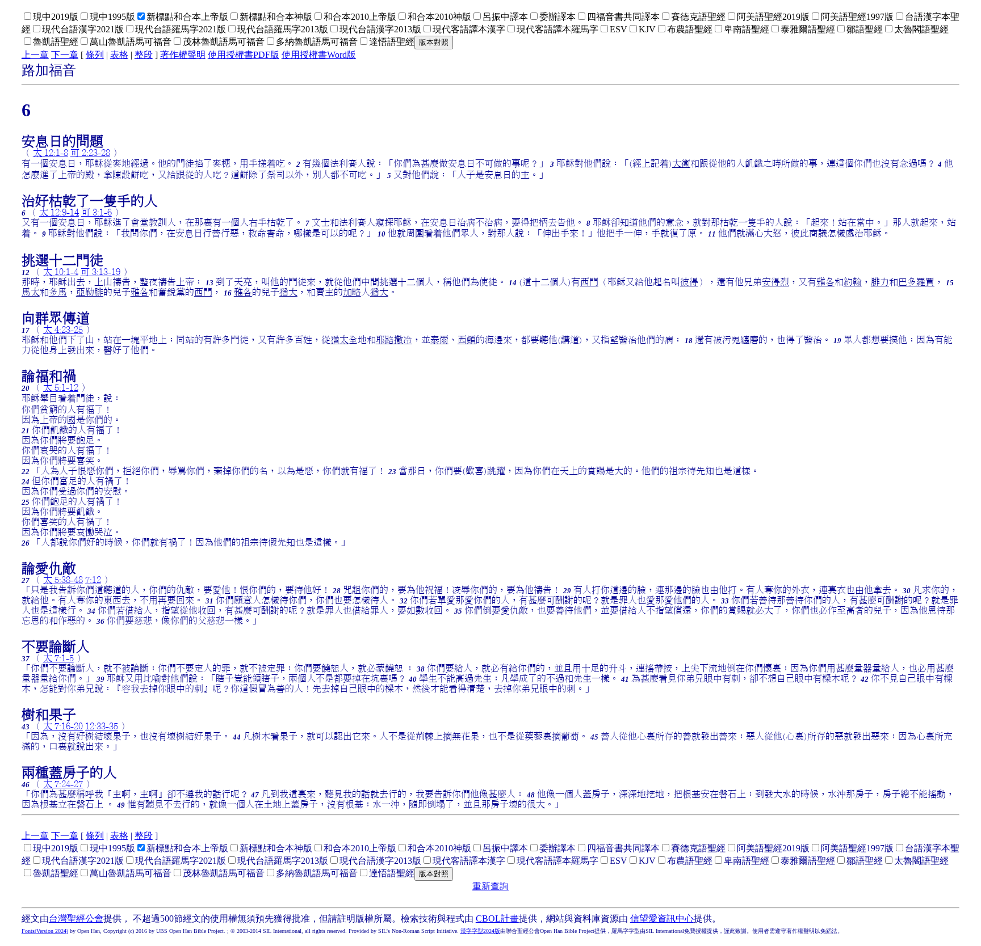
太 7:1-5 (58, 657)
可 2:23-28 (90, 152)
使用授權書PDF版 (243, 55)
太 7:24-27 (63, 783)
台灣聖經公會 (76, 918)
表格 (119, 55)
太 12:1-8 (50, 152)
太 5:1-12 (60, 387)
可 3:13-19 (100, 271)
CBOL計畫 (497, 918)
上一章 (35, 55)
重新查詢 (490, 886)
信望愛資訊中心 (662, 918)
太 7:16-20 (63, 725)
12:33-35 (101, 725)
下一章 (64, 55)
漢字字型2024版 (480, 931)
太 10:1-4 (60, 271)
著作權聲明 (183, 55)
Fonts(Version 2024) (45, 931)
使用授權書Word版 (319, 55)
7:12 (93, 579)
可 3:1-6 (96, 212)
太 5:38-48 (63, 579)
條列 (95, 55)
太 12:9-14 (59, 212)
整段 (144, 55)
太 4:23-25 (63, 329)
